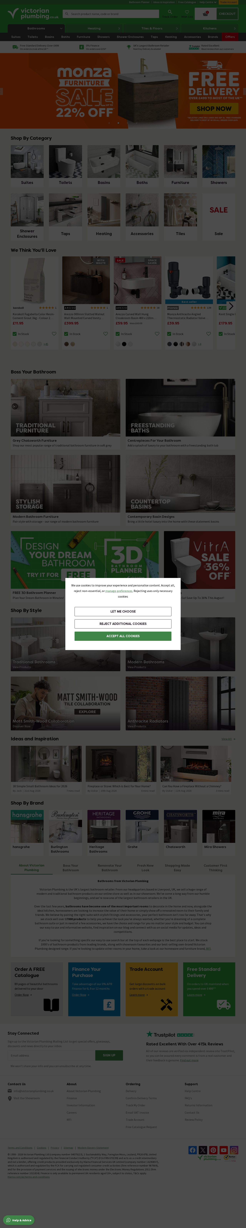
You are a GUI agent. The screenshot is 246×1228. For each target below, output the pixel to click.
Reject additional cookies (123, 624)
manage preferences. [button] (119, 591)
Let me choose (123, 611)
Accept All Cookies (123, 636)
